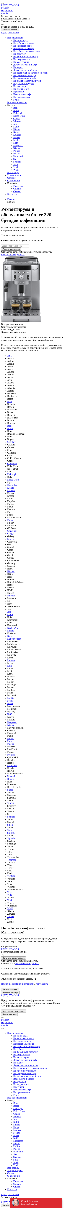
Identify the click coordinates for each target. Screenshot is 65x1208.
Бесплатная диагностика (13, 1011)
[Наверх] (2, 1017)
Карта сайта (42, 984)
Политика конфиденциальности (17, 984)
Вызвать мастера (10, 992)
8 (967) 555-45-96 (10, 949)
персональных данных (12, 254)
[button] (11, 105)
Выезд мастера (9, 1014)
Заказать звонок (9, 30)
